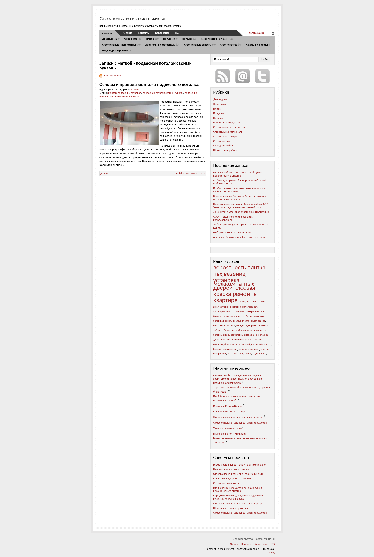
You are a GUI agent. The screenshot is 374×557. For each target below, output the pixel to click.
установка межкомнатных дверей (233, 284)
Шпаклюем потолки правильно (231, 508)
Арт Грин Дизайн (255, 301)
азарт (242, 301)
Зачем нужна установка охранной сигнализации (241, 212)
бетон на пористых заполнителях (231, 321)
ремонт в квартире (235, 297)
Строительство (231, 44)
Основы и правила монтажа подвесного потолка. (149, 84)
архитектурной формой (226, 307)
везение (234, 274)
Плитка (152, 39)
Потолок (189, 39)
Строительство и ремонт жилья (132, 18)
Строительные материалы (162, 44)
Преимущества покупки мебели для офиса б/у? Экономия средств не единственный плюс (240, 206)
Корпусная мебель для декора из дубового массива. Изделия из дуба (238, 497)
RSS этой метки (112, 75)
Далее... (105, 173)
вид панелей (259, 354)
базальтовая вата (255, 316)
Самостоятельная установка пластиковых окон (240, 422)
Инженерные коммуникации (230, 433)
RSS (177, 33)
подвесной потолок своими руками (163, 93)
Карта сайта (162, 33)
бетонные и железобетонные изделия (233, 335)
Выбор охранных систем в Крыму (232, 232)
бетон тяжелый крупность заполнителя (245, 330)
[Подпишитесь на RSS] (222, 76)
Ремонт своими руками (216, 39)
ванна (248, 354)
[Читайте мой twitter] (262, 76)
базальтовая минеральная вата (248, 312)
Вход (272, 552)
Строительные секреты (200, 44)
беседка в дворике (246, 326)
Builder (180, 173)
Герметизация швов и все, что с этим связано (239, 464)
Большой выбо (235, 354)
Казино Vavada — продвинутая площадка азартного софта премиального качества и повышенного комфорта (237, 379)
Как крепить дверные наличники (232, 478)
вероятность (229, 268)
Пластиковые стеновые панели (231, 469)
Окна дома (133, 39)
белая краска (258, 321)
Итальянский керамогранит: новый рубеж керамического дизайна (237, 174)
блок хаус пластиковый (237, 344)
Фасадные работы (258, 44)
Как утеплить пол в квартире (229, 411)
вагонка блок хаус (261, 344)
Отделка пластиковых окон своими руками (238, 474)
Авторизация (256, 33)
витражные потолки (224, 326)
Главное (107, 33)
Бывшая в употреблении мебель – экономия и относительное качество (239, 198)
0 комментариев (195, 173)
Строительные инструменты (121, 44)
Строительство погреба (226, 483)
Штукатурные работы (116, 50)
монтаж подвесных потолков (124, 93)
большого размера (249, 349)
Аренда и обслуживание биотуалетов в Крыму (239, 237)
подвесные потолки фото (124, 96)
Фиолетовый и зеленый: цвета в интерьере (238, 417)
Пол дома (170, 39)
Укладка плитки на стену (227, 428)
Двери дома (111, 39)
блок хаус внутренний (225, 349)
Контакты (143, 33)
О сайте (127, 33)
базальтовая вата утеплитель (228, 316)
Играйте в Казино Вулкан (227, 406)
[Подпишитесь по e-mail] (242, 76)
